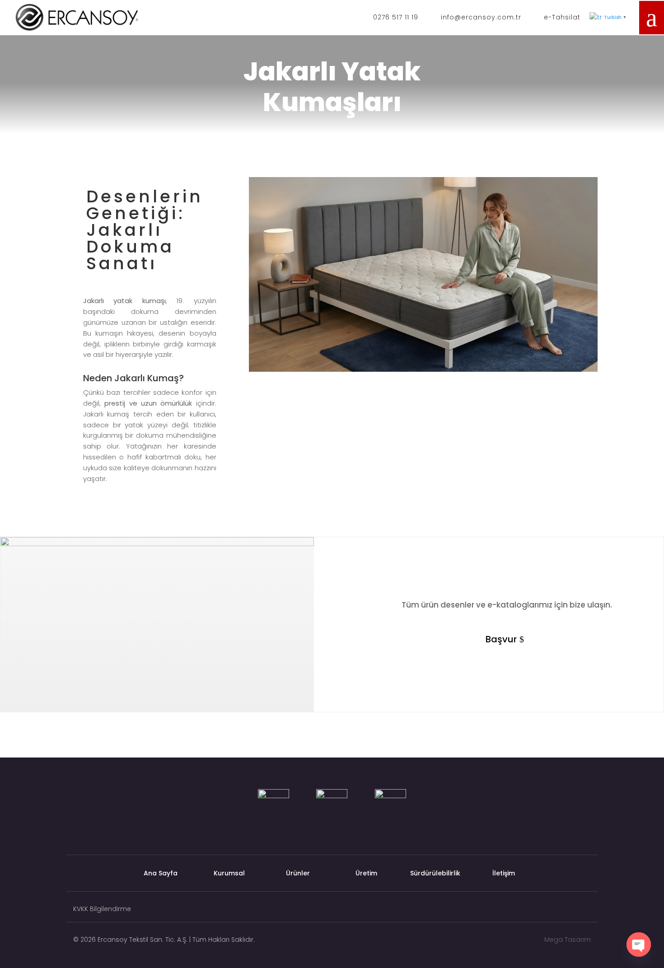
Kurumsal (229, 874)
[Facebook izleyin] (586, 911)
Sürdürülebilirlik (435, 874)
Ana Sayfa (161, 874)
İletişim (503, 874)
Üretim (366, 874)
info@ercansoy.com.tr (481, 17)
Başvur (501, 639)
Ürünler (298, 874)
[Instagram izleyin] (568, 911)
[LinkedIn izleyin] (549, 911)
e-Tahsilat (562, 17)
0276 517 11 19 (395, 17)
